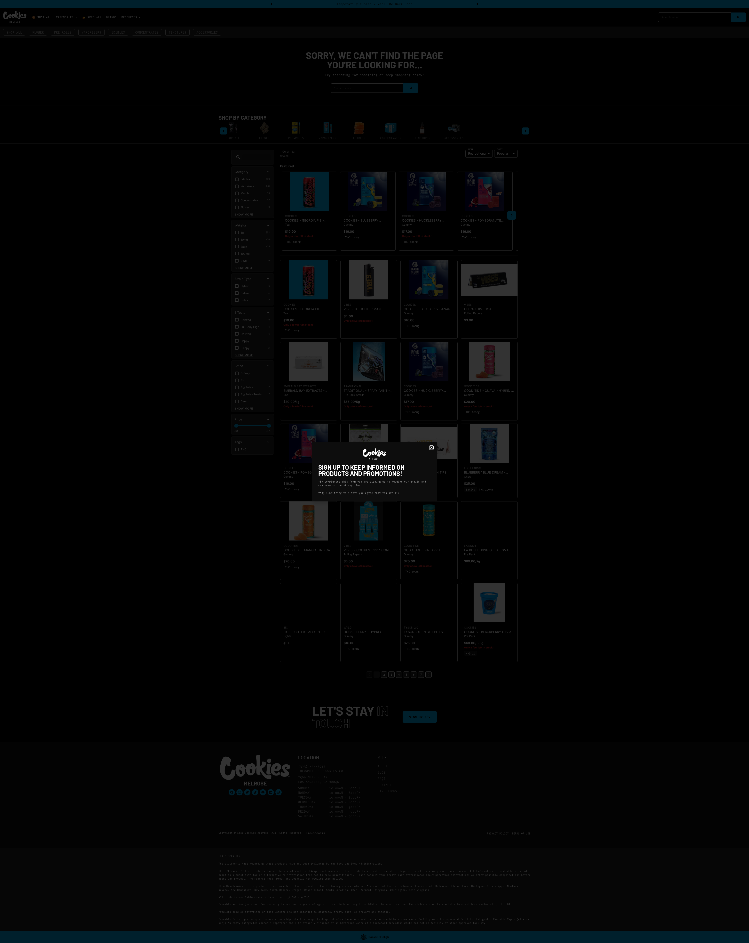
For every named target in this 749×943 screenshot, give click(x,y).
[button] (431, 447)
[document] (374, 471)
